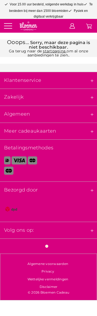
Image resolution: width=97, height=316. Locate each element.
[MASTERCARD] (32, 161)
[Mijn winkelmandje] (89, 25)
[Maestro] (48, 172)
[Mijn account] (72, 25)
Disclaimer (49, 287)
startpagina (55, 51)
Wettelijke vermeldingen (47, 279)
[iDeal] (5, 161)
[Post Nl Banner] (48, 210)
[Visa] (19, 161)
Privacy (47, 271)
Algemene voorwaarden (47, 264)
